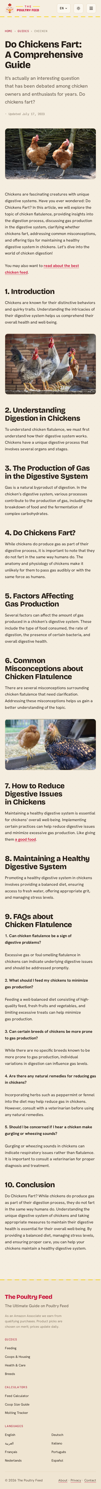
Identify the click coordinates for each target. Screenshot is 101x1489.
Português (58, 1452)
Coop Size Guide (17, 1404)
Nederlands (13, 1460)
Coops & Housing (17, 1357)
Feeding (10, 1348)
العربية (9, 1443)
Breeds (10, 1374)
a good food (25, 839)
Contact (90, 1480)
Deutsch (57, 1435)
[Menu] (91, 8)
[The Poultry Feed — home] (22, 8)
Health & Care (15, 1365)
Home (9, 31)
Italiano (56, 1443)
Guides (23, 31)
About (62, 1480)
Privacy (76, 1480)
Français (11, 1452)
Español (57, 1460)
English (10, 1435)
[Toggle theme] (78, 8)
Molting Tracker (16, 1413)
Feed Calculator (17, 1396)
